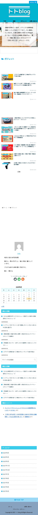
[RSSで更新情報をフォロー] (22, 279)
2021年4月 (6, 487)
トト (19, 254)
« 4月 (2, 306)
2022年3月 (6, 457)
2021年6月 (6, 478)
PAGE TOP (20, 500)
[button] (34, 360)
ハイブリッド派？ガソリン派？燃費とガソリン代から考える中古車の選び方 (19, 326)
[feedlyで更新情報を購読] (19, 279)
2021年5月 (6, 483)
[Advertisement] (19, 66)
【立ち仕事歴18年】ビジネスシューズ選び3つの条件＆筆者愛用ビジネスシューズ (19, 317)
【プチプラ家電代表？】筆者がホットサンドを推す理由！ (19, 352)
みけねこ (12, 410)
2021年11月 (6, 466)
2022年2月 (6, 461)
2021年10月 (6, 470)
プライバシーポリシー (19, 509)
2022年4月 (6, 453)
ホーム (10, 507)
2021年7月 (6, 474)
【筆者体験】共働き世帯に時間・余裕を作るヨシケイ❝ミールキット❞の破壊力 (19, 335)
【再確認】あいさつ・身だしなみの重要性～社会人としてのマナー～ (19, 344)
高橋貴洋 (27, 417)
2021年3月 (6, 491)
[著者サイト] (15, 279)
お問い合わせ (28, 507)
